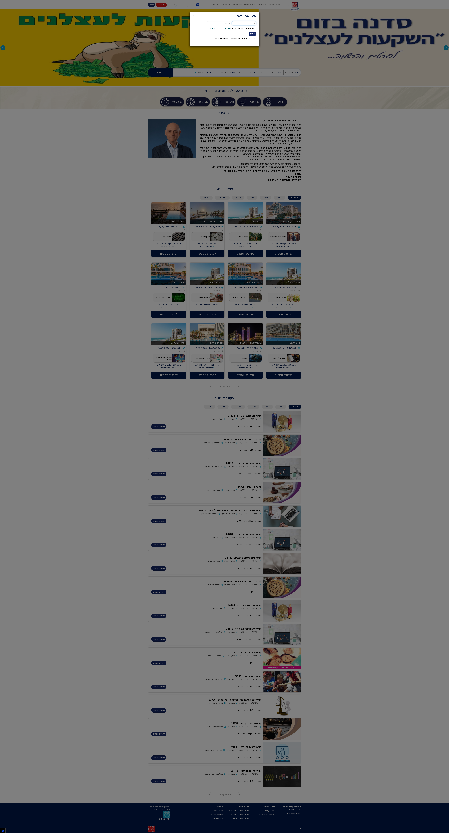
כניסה (252, 34)
